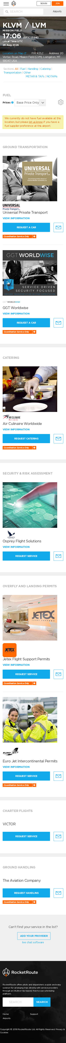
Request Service (26, 556)
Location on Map (13, 53)
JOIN (57, 3)
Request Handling (26, 893)
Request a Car (26, 227)
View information (16, 218)
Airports (57, 11)
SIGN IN (43, 3)
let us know (36, 122)
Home (6, 1014)
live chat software (33, 942)
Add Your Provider (34, 935)
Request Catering (26, 438)
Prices (7, 102)
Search (42, 1002)
